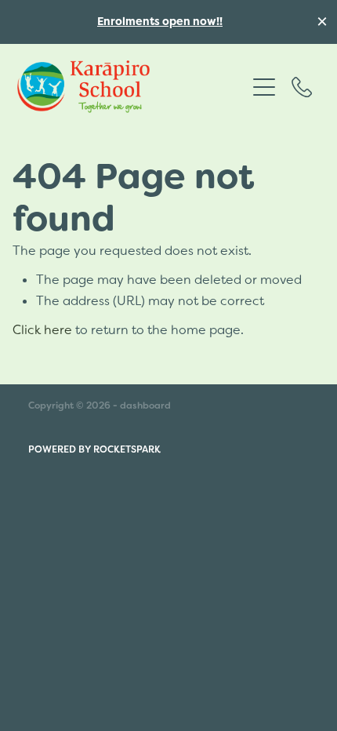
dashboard (145, 405)
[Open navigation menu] (264, 87)
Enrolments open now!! (160, 21)
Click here (42, 329)
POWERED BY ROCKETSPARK (94, 449)
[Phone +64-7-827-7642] (302, 87)
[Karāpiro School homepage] (131, 86)
